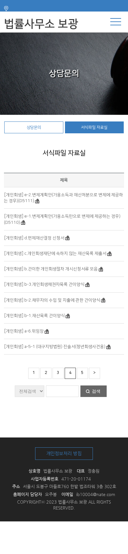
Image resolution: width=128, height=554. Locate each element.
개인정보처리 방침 (64, 453)
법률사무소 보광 (41, 24)
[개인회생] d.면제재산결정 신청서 (34, 238)
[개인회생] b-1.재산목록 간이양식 (34, 315)
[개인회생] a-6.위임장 (24, 331)
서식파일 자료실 (94, 127)
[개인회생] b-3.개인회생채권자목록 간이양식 (44, 284)
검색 (96, 391)
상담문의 (34, 127)
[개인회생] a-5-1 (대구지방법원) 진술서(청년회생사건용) (54, 346)
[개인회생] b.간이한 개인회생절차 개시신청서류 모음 (51, 269)
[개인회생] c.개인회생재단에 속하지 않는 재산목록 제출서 (55, 253)
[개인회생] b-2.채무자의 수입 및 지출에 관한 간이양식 (52, 300)
